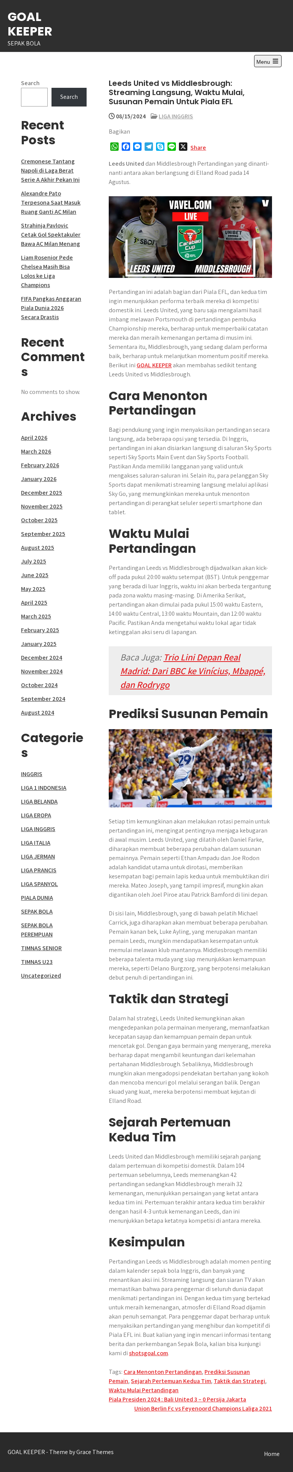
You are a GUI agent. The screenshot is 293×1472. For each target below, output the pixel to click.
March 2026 (36, 451)
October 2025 (39, 520)
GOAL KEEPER (30, 24)
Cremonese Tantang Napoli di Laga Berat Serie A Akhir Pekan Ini (50, 170)
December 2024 (41, 658)
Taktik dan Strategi (239, 1381)
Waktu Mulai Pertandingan (144, 1390)
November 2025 (42, 506)
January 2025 (38, 644)
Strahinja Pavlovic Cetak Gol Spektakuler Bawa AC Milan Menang (50, 234)
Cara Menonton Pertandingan (163, 1372)
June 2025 (34, 575)
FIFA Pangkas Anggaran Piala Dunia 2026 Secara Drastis (51, 308)
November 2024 (42, 671)
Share (198, 148)
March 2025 (36, 616)
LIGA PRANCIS (38, 870)
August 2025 (37, 548)
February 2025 (40, 630)
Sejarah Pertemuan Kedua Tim (171, 1381)
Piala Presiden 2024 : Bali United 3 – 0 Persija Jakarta (177, 1399)
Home (272, 1454)
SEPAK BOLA (37, 911)
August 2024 (37, 713)
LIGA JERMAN (38, 856)
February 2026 (40, 465)
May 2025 (33, 589)
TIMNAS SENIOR (41, 948)
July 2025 (33, 561)
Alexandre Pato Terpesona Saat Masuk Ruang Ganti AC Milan (50, 202)
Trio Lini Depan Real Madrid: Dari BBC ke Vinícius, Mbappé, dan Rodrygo (192, 671)
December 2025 (41, 493)
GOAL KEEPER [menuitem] (154, 365)
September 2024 (43, 699)
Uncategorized (41, 976)
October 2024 (39, 685)
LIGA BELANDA (39, 801)
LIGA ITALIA (35, 843)
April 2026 (34, 438)
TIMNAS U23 (37, 962)
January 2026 (38, 479)
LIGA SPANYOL (39, 884)
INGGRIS (31, 774)
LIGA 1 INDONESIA (43, 788)
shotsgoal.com (148, 1353)
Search (30, 83)
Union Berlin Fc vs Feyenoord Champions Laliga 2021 (203, 1408)
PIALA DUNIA (37, 898)
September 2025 (43, 534)
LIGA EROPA (36, 815)
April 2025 (34, 603)
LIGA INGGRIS (176, 116)
